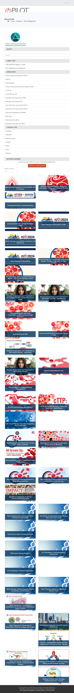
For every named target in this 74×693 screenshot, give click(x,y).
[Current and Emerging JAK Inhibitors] (20, 403)
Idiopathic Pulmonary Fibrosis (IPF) (16, 98)
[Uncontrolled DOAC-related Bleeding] (20, 201)
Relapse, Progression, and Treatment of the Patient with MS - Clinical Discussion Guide (20, 297)
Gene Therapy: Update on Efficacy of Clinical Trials (53, 590)
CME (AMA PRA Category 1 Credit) (15, 64)
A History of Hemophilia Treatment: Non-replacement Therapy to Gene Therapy (54, 643)
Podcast (8, 142)
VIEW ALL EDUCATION (37, 166)
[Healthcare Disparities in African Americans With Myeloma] (20, 493)
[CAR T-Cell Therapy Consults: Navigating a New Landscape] (20, 420)
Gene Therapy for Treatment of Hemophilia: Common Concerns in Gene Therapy (20, 662)
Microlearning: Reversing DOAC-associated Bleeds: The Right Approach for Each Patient (54, 261)
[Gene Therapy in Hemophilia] (20, 256)
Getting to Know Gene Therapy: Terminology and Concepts (54, 680)
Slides (7, 146)
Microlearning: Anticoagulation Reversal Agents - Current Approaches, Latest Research (20, 278)
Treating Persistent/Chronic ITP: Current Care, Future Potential (20, 443)
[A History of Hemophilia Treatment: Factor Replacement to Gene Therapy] (53, 658)
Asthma (8, 79)
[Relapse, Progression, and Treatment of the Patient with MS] (20, 366)
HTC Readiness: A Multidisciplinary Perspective (54, 553)
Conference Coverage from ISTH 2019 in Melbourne (54, 626)
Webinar (8, 153)
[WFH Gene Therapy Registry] (20, 549)
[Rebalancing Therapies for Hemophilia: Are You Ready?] (20, 183)
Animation (8, 131)
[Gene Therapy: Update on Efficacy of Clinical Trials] (53, 585)
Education (19, 21)
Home (12, 21)
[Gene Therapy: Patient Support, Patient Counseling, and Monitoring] (20, 585)
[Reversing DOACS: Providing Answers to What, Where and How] (20, 476)
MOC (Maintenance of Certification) (16, 68)
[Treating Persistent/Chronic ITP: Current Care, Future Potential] (20, 439)
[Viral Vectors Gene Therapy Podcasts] (20, 530)
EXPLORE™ (9, 134)
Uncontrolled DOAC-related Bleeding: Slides (20, 224)
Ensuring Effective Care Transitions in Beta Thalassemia (20, 461)
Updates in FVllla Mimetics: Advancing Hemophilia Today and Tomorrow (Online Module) (54, 188)
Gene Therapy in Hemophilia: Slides (53, 224)
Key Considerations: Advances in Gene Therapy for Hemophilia (20, 517)
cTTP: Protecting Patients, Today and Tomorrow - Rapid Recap (54, 407)
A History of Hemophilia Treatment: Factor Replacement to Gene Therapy (53, 662)
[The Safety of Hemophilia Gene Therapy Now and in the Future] (53, 512)
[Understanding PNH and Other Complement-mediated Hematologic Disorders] (20, 310)
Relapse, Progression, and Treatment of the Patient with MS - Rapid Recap (54, 297)
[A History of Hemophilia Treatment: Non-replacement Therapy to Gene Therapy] (53, 639)
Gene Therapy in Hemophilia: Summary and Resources (20, 242)
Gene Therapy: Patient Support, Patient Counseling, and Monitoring (20, 590)
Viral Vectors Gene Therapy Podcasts (20, 534)
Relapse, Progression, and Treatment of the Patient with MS (20, 370)
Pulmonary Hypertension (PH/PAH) (16, 112)
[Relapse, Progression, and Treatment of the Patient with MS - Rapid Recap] (53, 293)
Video (7, 149)
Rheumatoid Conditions (12, 120)
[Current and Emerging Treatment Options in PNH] (53, 330)
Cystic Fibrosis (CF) (11, 94)
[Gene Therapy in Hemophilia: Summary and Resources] (20, 237)
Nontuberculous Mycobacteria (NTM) (16, 109)
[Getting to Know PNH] (20, 330)
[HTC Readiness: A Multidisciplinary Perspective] (53, 549)
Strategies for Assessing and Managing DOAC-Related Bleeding (53, 443)
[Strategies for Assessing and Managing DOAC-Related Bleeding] (53, 439)
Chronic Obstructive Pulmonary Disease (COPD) (19, 86)
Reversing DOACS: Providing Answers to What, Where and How (20, 480)
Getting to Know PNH (20, 334)
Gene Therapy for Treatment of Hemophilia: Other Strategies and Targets (20, 626)
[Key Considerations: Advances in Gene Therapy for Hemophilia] (20, 512)
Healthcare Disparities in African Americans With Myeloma (20, 497)
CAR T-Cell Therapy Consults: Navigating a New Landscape (20, 424)
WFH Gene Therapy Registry (20, 553)
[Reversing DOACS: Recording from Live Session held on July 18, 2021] (53, 476)
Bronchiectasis (10, 83)
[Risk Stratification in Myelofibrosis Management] (20, 383)
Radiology (9, 116)
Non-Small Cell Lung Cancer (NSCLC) (17, 105)
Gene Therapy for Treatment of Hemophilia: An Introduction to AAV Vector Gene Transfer (20, 606)
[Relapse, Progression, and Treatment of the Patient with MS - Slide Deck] (20, 347)
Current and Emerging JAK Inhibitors (20, 407)
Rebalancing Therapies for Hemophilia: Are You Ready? (20, 188)
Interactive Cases (10, 138)
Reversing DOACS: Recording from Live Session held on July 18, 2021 (53, 480)
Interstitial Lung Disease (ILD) (14, 101)
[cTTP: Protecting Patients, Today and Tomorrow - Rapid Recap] (53, 403)
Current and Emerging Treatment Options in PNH (53, 334)
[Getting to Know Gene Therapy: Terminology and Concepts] (53, 675)
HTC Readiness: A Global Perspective (20, 571)
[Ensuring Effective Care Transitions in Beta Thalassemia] (20, 457)
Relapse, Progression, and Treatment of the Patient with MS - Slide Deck (20, 351)
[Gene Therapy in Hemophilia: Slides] (53, 220)
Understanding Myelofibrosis (54, 371)
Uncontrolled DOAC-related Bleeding (20, 205)
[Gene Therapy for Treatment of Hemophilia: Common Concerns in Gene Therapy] (20, 658)
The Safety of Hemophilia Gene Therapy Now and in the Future (54, 517)
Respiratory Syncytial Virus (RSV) (15, 123)
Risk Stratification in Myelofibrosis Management (20, 388)
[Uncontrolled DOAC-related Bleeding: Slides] (20, 220)
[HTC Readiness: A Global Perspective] (20, 566)
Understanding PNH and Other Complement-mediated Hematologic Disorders (20, 315)
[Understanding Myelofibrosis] (53, 366)
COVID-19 (8, 90)
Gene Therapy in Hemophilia (20, 261)
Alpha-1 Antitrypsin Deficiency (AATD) (16, 75)
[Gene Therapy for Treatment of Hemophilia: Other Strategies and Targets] (20, 622)
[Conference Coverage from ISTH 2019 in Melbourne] (53, 621)
